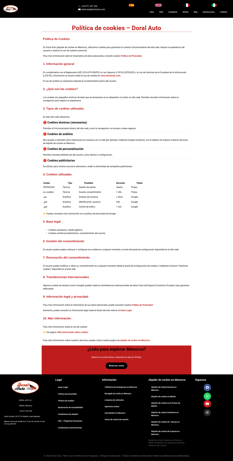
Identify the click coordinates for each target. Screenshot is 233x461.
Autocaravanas (209, 12)
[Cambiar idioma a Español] (131, 5)
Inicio (152, 12)
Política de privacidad (67, 394)
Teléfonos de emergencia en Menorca (121, 387)
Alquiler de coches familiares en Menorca (165, 413)
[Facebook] (207, 387)
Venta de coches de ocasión (117, 419)
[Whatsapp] (207, 396)
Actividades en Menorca (115, 413)
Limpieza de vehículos (114, 400)
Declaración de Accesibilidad (70, 407)
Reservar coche (116, 365)
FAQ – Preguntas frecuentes (70, 421)
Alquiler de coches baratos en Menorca (164, 388)
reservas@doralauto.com (93, 9)
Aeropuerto (172, 12)
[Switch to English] (158, 5)
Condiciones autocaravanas (70, 428)
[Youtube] (207, 403)
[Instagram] (207, 412)
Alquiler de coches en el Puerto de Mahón (165, 404)
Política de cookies (66, 401)
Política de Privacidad (131, 56)
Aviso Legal (126, 310)
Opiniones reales (112, 406)
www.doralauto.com (110, 75)
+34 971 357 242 (89, 6)
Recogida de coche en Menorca (118, 393)
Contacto (223, 12)
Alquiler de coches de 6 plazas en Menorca (165, 432)
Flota (161, 12)
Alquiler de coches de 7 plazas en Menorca (165, 423)
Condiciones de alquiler (68, 414)
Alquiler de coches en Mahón (163, 396)
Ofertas (186, 12)
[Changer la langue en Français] (187, 5)
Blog (195, 12)
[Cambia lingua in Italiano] (214, 5)
